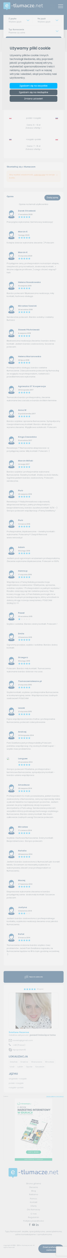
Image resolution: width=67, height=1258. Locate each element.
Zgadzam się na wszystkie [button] (33, 85)
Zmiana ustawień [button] (33, 98)
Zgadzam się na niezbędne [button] (33, 92)
